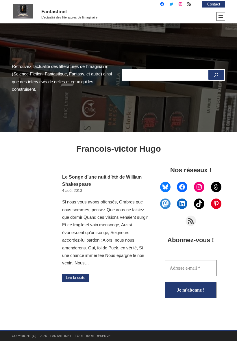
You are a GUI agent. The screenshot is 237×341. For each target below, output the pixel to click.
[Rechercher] (216, 75)
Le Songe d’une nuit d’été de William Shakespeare (102, 180)
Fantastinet (54, 11)
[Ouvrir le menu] (220, 16)
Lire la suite (75, 278)
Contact (213, 4)
